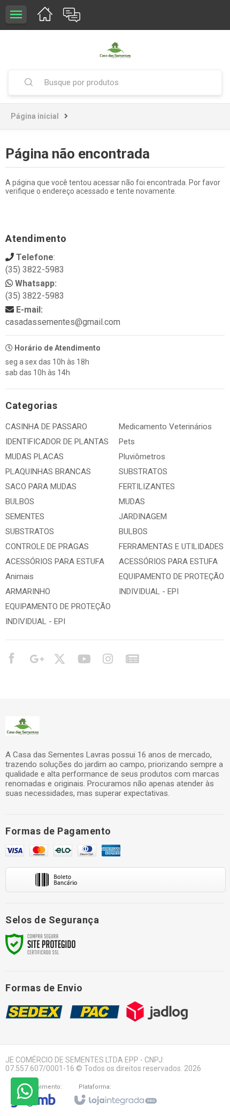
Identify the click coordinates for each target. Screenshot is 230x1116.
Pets (127, 441)
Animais (19, 576)
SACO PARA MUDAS (40, 486)
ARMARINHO (27, 591)
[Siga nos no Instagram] (107, 660)
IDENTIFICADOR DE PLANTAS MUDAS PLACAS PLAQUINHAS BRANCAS (57, 456)
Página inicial (35, 116)
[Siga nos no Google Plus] (35, 660)
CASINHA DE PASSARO (46, 426)
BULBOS (19, 501)
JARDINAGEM (143, 516)
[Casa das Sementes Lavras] (115, 49)
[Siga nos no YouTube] (83, 660)
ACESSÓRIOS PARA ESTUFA (54, 561)
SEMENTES (24, 516)
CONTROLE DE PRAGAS (47, 546)
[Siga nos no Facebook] (11, 660)
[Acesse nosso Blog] (131, 660)
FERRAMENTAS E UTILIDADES (171, 546)
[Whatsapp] (25, 1091)
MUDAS (132, 501)
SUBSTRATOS (29, 531)
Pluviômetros (142, 456)
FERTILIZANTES (147, 486)
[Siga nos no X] (59, 660)
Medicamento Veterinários (165, 426)
